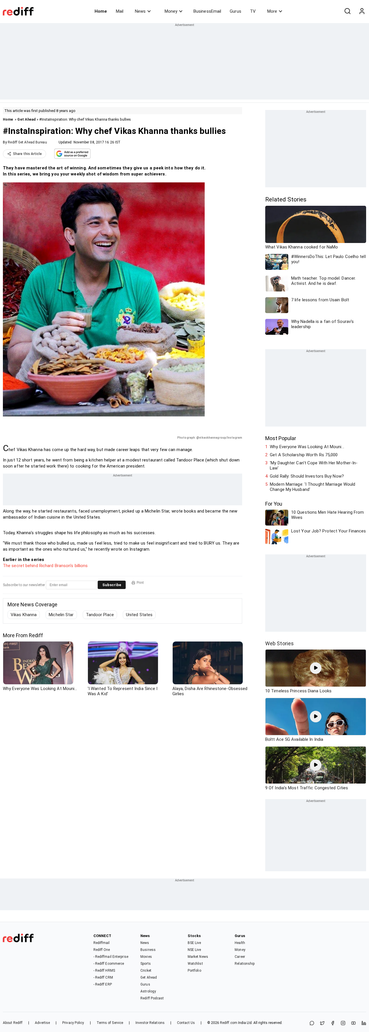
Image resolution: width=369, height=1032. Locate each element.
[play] (315, 668)
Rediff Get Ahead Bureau (27, 142)
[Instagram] (343, 1023)
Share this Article (27, 154)
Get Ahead (26, 119)
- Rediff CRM (103, 977)
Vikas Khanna (24, 614)
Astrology (148, 991)
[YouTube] (353, 1023)
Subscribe (111, 585)
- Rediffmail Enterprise (110, 957)
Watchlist (195, 964)
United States (139, 614)
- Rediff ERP (102, 984)
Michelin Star (61, 614)
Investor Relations (150, 1023)
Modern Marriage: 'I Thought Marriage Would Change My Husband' (312, 487)
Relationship (245, 964)
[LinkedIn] (364, 1023)
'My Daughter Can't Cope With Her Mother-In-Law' (313, 465)
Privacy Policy (73, 1023)
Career (240, 957)
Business (148, 950)
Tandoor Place (100, 614)
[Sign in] (361, 11)
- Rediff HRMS (104, 971)
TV (253, 11)
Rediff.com (228, 1023)
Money (171, 11)
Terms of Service (110, 1023)
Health (240, 943)
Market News (198, 957)
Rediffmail (101, 943)
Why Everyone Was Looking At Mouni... (307, 446)
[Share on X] (322, 1023)
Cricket (145, 971)
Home (101, 11)
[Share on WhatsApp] (312, 1023)
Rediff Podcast (152, 998)
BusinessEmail (207, 11)
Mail (119, 11)
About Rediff (12, 1023)
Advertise (42, 1023)
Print (140, 583)
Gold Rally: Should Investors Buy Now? (307, 476)
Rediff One (101, 950)
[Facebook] (332, 1023)
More (272, 11)
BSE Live (194, 943)
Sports (145, 964)
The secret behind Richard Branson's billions (45, 565)
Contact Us (186, 1023)
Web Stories (279, 643)
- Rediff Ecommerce (108, 964)
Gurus (235, 11)
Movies (146, 957)
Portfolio (194, 971)
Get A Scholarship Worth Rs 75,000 (304, 454)
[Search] (347, 11)
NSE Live (194, 950)
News (140, 11)
